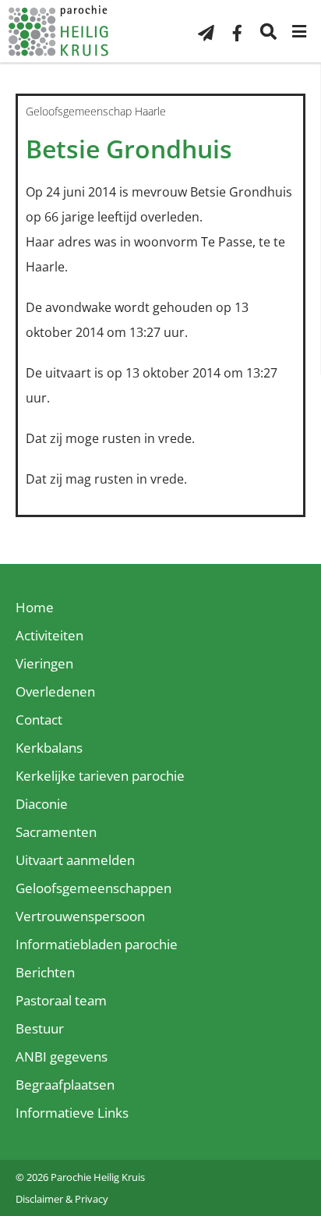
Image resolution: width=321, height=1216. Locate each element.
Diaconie (42, 804)
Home (35, 607)
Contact (39, 720)
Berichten (45, 972)
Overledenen (55, 691)
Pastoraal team (61, 1000)
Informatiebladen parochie (97, 944)
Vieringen (44, 663)
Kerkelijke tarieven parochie (100, 776)
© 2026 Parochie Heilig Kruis (80, 1177)
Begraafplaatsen (65, 1085)
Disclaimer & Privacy (62, 1199)
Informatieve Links (72, 1113)
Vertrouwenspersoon (80, 916)
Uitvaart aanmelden (75, 860)
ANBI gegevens (62, 1056)
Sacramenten (56, 832)
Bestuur (40, 1028)
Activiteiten (49, 635)
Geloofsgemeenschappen (93, 888)
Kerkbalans (49, 748)
